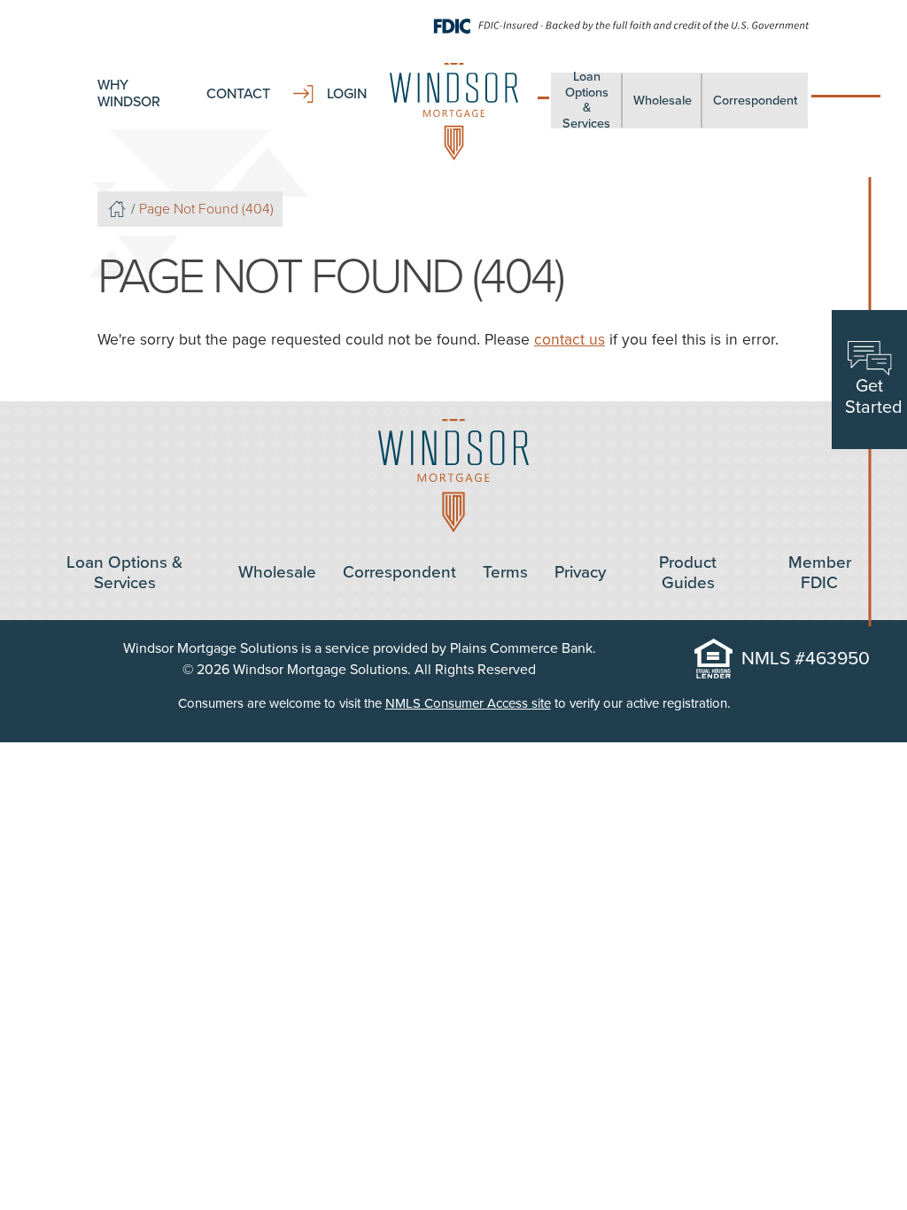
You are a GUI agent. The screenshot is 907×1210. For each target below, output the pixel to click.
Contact (238, 94)
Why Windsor (128, 94)
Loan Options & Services (586, 100)
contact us (569, 339)
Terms (505, 572)
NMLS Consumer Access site (468, 703)
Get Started (874, 397)
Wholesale (662, 100)
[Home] (117, 209)
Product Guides (688, 573)
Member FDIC (819, 573)
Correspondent (755, 100)
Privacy (580, 572)
